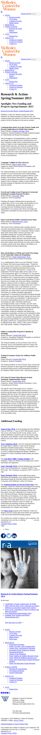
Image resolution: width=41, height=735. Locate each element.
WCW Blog (13, 633)
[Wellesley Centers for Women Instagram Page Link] (9, 693)
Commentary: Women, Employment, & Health (20, 604)
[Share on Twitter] (8, 535)
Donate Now (25, 14)
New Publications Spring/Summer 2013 (18, 613)
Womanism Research (16, 652)
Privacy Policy (12, 524)
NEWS (7, 630)
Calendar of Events (15, 635)
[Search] (1, 12)
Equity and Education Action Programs (22, 663)
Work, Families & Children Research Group (23, 656)
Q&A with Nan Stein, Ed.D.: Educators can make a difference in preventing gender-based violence (22, 607)
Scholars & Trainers (15, 678)
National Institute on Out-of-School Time (14, 724)
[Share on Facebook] (3, 535)
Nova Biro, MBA (18, 196)
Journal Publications (16, 673)
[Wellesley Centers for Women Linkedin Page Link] (5, 693)
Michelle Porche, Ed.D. (20, 221)
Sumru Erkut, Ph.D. (8, 429)
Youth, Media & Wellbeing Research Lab (23, 658)
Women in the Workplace (17, 654)
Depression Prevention (16, 644)
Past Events (13, 639)
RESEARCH (9, 643)
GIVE (7, 687)
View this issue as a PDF (13, 622)
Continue (29, 520)
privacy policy (16, 522)
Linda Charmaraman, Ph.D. (21, 257)
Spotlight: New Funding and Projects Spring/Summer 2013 (17, 616)
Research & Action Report (18, 669)
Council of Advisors (16, 680)
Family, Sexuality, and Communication (22, 646)
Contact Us (13, 682)
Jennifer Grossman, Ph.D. (20, 131)
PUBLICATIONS (11, 667)
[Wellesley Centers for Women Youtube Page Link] (7, 693)
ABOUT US (9, 676)
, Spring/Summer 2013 (17, 111)
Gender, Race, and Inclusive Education (22, 648)
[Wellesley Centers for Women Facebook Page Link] (1, 693)
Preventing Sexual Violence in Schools (22, 650)
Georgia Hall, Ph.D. (19, 335)
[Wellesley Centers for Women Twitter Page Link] (3, 693)
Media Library (14, 637)
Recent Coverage (15, 631)
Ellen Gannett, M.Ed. (19, 164)
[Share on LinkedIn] (14, 535)
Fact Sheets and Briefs (16, 671)
